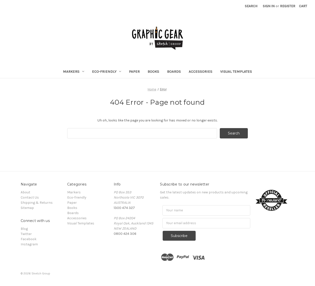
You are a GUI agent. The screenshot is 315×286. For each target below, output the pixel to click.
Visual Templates (236, 71)
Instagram (29, 244)
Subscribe (179, 236)
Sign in (269, 6)
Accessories (200, 71)
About (25, 192)
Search (251, 6)
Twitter (26, 234)
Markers (71, 71)
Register (287, 6)
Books (153, 71)
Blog (24, 229)
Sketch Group (41, 273)
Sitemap (27, 208)
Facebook (28, 239)
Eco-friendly (104, 71)
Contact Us (30, 197)
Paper (134, 71)
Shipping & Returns (37, 203)
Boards (174, 71)
